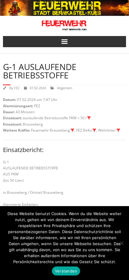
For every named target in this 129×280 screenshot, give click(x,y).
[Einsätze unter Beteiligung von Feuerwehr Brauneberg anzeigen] (72, 130)
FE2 (17, 88)
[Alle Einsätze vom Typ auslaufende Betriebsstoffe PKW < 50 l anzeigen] (89, 118)
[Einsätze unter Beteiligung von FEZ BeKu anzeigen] (94, 130)
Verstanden (66, 271)
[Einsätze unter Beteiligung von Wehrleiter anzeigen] (118, 130)
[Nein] (121, 243)
